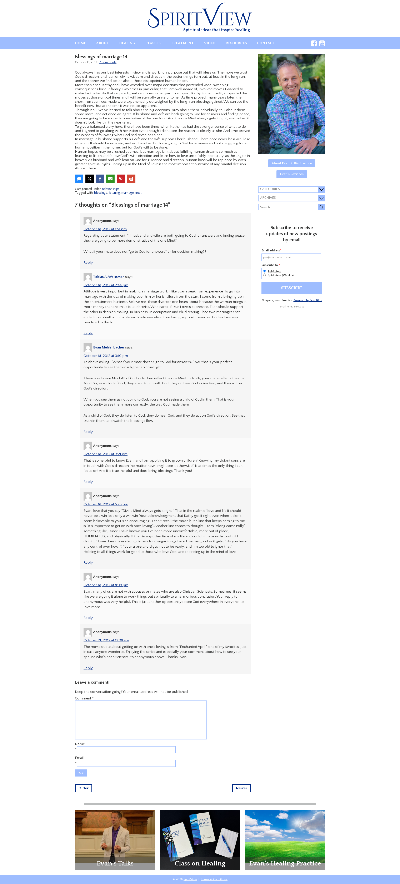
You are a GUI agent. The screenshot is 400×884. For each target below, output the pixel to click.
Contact (266, 43)
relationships (111, 189)
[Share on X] (89, 179)
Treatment (182, 43)
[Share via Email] (110, 179)
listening (114, 193)
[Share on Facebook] (100, 179)
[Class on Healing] (200, 839)
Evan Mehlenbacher (108, 347)
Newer (241, 788)
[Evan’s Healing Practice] (285, 836)
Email (79, 758)
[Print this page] (131, 179)
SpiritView (190, 879)
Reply (88, 263)
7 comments (107, 62)
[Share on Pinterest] (121, 179)
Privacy (300, 306)
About (102, 43)
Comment (84, 698)
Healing (127, 43)
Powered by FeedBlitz (308, 300)
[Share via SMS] (79, 179)
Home (80, 43)
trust (138, 193)
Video (209, 43)
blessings (100, 193)
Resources (236, 43)
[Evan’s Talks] (115, 836)
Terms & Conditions (214, 879)
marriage (127, 193)
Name (80, 744)
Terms (289, 306)
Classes (153, 43)
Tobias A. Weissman (108, 277)
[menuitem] (80, 43)
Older (84, 788)
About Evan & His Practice (292, 163)
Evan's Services (292, 174)
